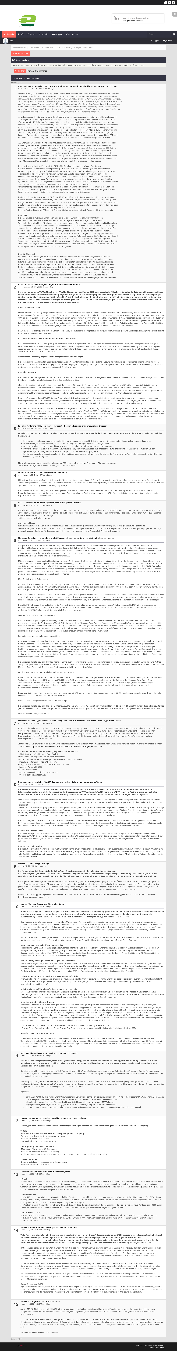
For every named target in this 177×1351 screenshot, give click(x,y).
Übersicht (10, 34)
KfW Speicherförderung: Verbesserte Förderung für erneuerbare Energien (72, 426)
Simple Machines (158, 1345)
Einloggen (58, 34)
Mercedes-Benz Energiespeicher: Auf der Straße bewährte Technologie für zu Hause (81, 720)
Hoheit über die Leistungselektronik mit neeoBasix (53, 1227)
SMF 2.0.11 (139, 1345)
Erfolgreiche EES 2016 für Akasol (45, 1301)
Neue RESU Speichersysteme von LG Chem (47, 472)
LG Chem (22, 472)
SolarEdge (25, 1118)
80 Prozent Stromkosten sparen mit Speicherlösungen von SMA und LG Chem (81, 86)
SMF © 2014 (148, 1345)
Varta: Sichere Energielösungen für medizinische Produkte (52, 284)
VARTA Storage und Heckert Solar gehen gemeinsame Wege (73, 782)
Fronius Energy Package (38, 863)
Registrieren (73, 34)
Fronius (21, 863)
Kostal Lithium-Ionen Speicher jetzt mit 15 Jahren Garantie (53, 502)
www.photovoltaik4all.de (133, 20)
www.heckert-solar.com (28, 856)
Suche (32, 34)
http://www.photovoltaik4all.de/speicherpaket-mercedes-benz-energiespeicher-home (66, 746)
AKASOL (24, 1227)
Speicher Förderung (27, 426)
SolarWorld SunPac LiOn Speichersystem (51, 1171)
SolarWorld (25, 1171)
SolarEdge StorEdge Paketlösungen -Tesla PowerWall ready (59, 1118)
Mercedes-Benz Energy (29, 538)
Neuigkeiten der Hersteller (30, 86)
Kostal (21, 502)
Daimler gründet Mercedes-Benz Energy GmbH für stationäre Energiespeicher (78, 538)
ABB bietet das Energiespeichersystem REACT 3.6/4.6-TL (52, 1053)
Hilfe (21, 34)
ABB (22, 1053)
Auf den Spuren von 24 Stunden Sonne (46, 904)
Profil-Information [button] (20, 53)
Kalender (44, 34)
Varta (20, 284)
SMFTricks (23, 1346)
